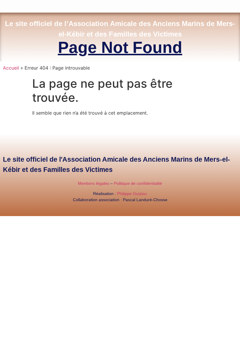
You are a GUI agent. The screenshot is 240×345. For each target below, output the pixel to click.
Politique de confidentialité (138, 183)
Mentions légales (93, 183)
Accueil (11, 68)
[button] (236, 5)
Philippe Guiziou (132, 193)
